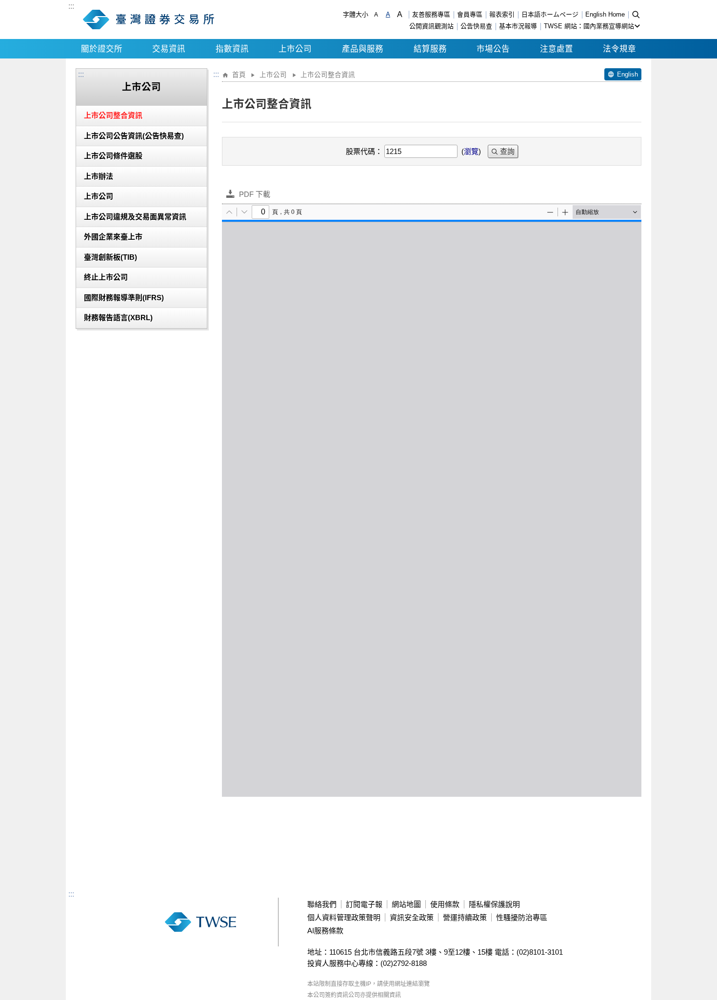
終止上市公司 (106, 277)
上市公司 (295, 48)
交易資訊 (168, 48)
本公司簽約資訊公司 (333, 995)
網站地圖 (406, 904)
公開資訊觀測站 (431, 26)
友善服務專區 (431, 14)
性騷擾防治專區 (521, 917)
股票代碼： (364, 151)
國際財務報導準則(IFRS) (124, 297)
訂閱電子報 (364, 904)
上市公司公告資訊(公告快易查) (134, 136)
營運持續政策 (465, 917)
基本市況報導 (518, 26)
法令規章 (619, 48)
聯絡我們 (322, 904)
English (627, 74)
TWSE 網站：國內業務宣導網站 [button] (589, 26)
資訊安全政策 (412, 917)
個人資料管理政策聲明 (343, 917)
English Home (605, 14)
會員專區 (469, 14)
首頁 (239, 74)
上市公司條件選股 (113, 156)
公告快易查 (476, 26)
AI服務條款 (325, 930)
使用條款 (444, 904)
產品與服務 (362, 48)
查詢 (507, 151)
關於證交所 (101, 48)
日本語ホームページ (549, 14)
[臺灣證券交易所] (151, 19)
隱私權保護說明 (494, 904)
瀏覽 (471, 151)
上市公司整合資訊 (113, 115)
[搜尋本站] (636, 14)
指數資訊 (232, 48)
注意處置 (556, 48)
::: (71, 6)
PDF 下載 (254, 194)
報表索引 (502, 14)
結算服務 (430, 48)
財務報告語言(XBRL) (118, 317)
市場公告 (493, 48)
